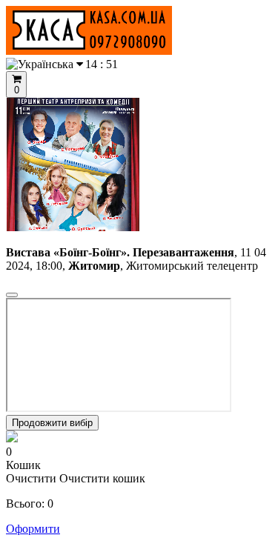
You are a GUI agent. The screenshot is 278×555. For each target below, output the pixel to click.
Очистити (31, 478)
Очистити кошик (102, 478)
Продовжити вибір (52, 422)
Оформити (33, 528)
